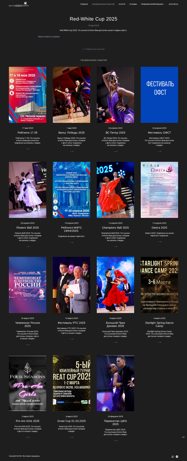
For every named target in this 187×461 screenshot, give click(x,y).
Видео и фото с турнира (49, 36)
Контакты (173, 4)
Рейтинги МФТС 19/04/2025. (71, 229)
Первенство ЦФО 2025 (115, 422)
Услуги (122, 4)
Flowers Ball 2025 (27, 227)
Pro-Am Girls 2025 (27, 420)
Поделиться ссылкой (94, 49)
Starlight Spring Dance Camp (159, 324)
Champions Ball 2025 (115, 227)
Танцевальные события (103, 4)
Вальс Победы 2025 (71, 132)
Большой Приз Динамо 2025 (115, 324)
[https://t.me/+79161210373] (177, 456)
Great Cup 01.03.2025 (71, 420)
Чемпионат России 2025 (27, 324)
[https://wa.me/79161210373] (173, 456)
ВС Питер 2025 (115, 132)
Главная (84, 4)
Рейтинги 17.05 (28, 132)
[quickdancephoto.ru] (19, 4)
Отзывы (133, 4)
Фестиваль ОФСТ (159, 132)
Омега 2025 (159, 227)
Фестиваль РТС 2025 (71, 322)
